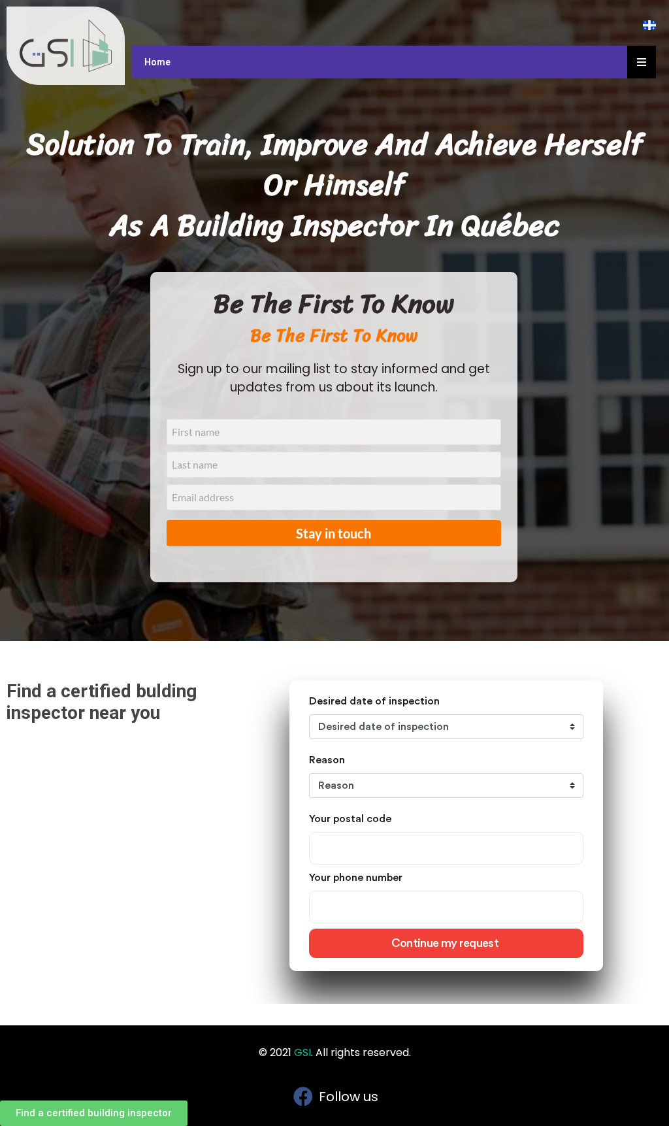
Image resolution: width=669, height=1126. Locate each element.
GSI (302, 1052)
